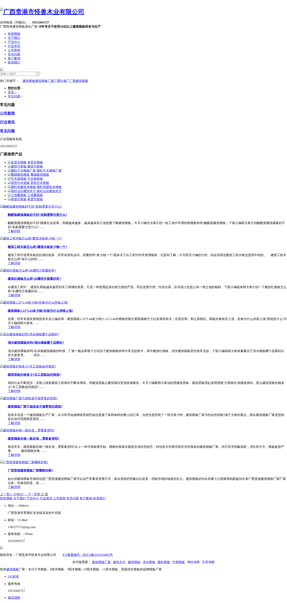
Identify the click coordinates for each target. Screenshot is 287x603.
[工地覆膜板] (17, 195)
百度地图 (208, 562)
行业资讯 (14, 46)
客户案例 (14, 58)
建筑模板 (29, 80)
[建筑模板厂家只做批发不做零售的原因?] (29, 398)
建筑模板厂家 (44, 80)
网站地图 (193, 562)
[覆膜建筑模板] (19, 174)
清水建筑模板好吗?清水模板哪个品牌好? (36, 342)
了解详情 (14, 231)
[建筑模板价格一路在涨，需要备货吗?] (27, 430)
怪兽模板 (14, 33)
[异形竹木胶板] (19, 183)
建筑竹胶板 (35, 166)
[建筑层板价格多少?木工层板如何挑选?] (28, 366)
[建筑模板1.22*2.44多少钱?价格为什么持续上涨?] (34, 302)
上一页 (4, 494)
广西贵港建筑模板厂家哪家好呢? (30, 470)
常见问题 (14, 54)
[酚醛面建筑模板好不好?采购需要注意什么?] (31, 206)
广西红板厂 (62, 80)
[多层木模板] (17, 162)
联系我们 (14, 62)
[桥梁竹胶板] (17, 199)
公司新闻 (14, 50)
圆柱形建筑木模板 (49, 187)
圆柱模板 (164, 562)
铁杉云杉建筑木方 (49, 191)
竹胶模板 (178, 562)
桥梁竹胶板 (35, 199)
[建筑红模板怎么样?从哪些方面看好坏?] (28, 270)
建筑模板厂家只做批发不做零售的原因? (35, 406)
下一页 (32, 494)
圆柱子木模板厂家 (49, 170)
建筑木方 (119, 562)
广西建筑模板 (79, 80)
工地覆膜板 (35, 195)
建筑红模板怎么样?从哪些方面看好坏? (34, 278)
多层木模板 (35, 162)
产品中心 (14, 42)
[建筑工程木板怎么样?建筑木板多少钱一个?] (31, 238)
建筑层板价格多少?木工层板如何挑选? (34, 374)
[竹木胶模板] (17, 178)
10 (21, 494)
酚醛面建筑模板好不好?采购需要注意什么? (37, 214)
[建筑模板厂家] (42, 11)
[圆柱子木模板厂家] (22, 170)
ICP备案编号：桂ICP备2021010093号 (87, 554)
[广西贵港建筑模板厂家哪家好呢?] (24, 462)
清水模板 (149, 562)
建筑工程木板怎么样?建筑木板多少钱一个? (37, 246)
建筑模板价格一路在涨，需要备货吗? (33, 438)
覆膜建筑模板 (39, 174)
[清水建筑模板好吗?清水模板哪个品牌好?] (29, 334)
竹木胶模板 (35, 178)
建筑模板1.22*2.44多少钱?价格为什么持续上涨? (40, 310)
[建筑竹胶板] (17, 166)
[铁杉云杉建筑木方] (22, 191)
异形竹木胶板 (39, 183)
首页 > (12, 92)
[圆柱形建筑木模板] (22, 187)
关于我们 (14, 37)
